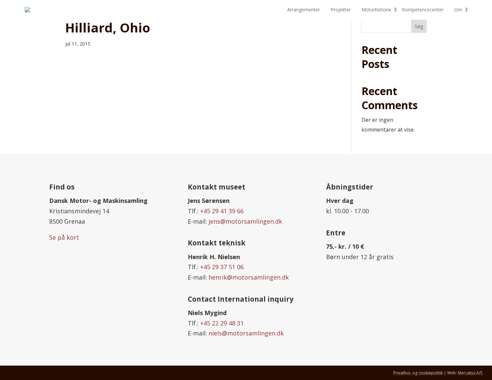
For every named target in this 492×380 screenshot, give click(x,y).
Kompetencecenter (422, 9)
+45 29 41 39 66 (222, 211)
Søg (419, 26)
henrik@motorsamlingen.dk (249, 277)
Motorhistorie (376, 9)
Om (458, 9)
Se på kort (64, 237)
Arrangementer (303, 9)
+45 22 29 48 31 (222, 323)
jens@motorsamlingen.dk (245, 221)
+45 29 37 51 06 (222, 267)
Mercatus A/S (470, 373)
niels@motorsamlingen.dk (246, 333)
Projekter (341, 9)
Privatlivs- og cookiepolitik (418, 373)
